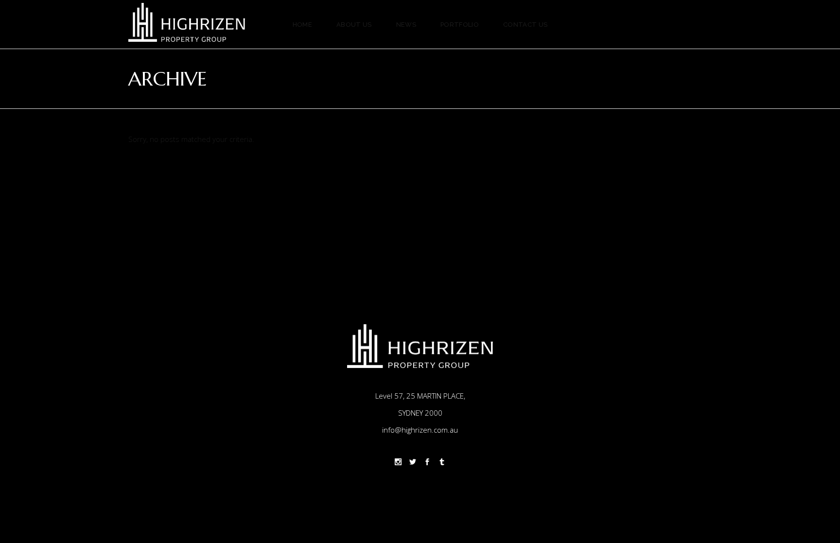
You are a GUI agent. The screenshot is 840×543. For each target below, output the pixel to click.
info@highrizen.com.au (420, 430)
